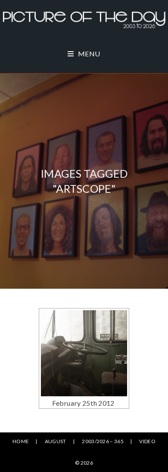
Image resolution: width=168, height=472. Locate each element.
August (55, 441)
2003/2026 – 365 (103, 441)
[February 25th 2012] (84, 353)
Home (20, 441)
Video (147, 441)
